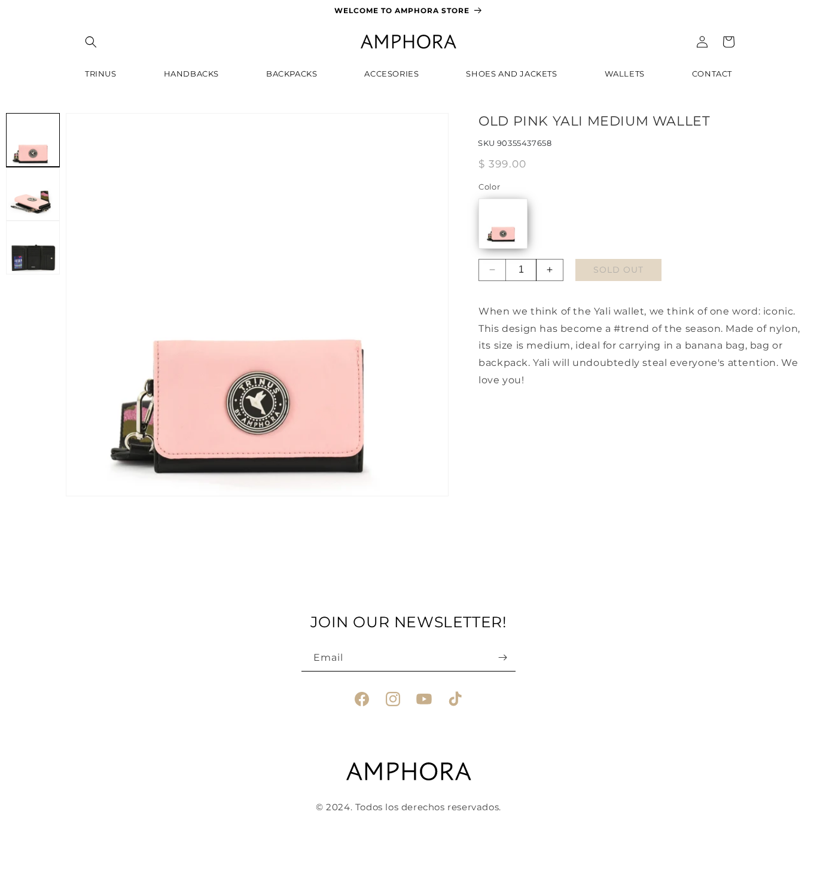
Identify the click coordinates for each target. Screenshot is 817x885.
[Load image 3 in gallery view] (33, 247)
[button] (91, 42)
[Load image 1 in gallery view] (33, 140)
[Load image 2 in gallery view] (33, 194)
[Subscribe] (502, 657)
